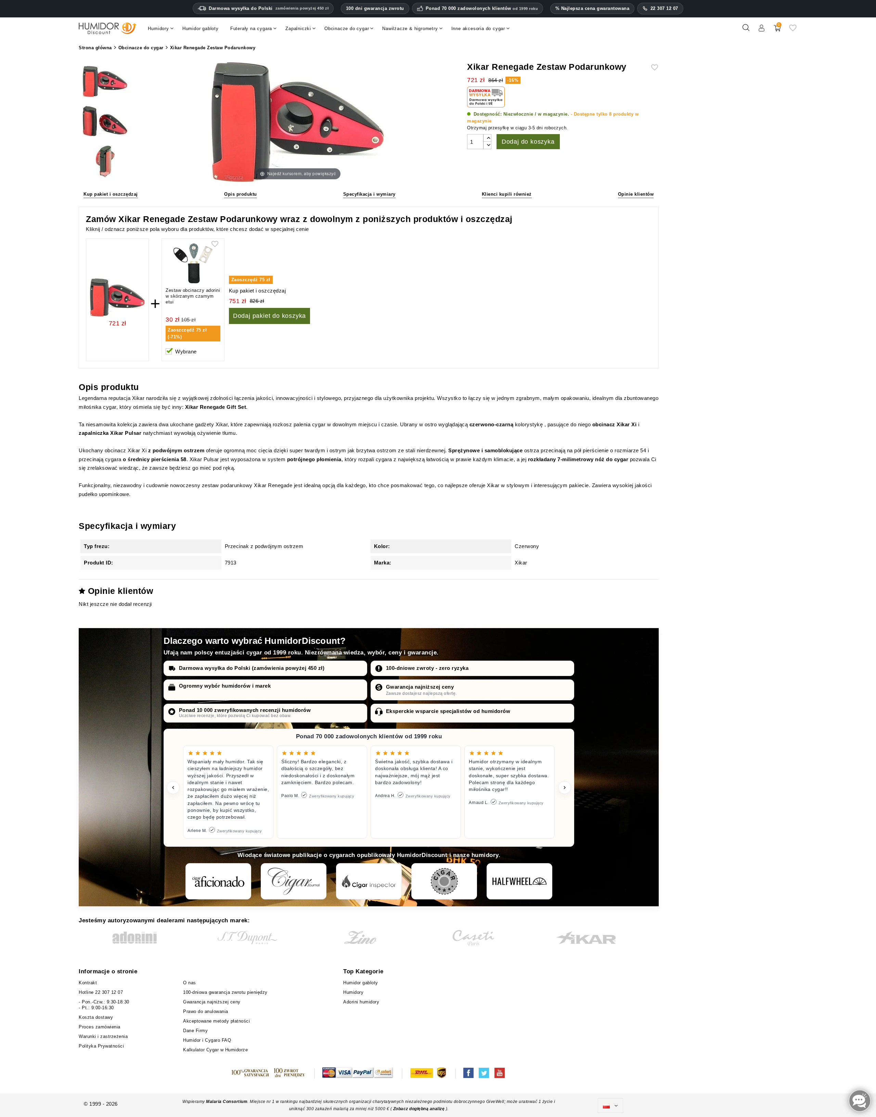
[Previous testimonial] (173, 787)
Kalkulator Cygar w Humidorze (215, 1049)
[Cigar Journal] (293, 881)
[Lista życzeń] (792, 30)
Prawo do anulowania (205, 1011)
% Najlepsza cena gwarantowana (592, 8)
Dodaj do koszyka (528, 141)
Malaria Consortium (226, 1101)
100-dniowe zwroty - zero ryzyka (427, 668)
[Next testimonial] (564, 787)
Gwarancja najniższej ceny (420, 687)
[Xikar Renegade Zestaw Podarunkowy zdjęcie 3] (105, 162)
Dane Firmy (195, 1030)
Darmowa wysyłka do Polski (268, 8)
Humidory (353, 992)
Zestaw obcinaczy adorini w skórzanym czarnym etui (193, 296)
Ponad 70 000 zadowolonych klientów (482, 8)
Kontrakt (88, 982)
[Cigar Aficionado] (218, 881)
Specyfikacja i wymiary (369, 194)
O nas (189, 982)
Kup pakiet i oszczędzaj (110, 194)
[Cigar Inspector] (369, 881)
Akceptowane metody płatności (216, 1021)
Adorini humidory (361, 1001)
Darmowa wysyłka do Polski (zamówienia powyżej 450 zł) (252, 668)
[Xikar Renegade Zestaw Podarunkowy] (105, 82)
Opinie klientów (636, 194)
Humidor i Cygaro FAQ (207, 1040)
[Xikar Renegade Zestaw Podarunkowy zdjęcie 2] (105, 122)
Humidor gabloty (362, 982)
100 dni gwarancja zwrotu (375, 8)
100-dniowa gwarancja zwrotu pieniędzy (225, 992)
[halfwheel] (519, 881)
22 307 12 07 (664, 8)
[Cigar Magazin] (444, 881)
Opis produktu (240, 194)
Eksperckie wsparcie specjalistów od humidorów (448, 711)
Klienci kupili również (507, 194)
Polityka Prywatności (101, 1046)
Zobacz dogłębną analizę (419, 1108)
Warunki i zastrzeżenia (103, 1036)
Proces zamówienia (99, 1026)
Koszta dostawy (96, 1017)
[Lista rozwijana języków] (610, 1106)
